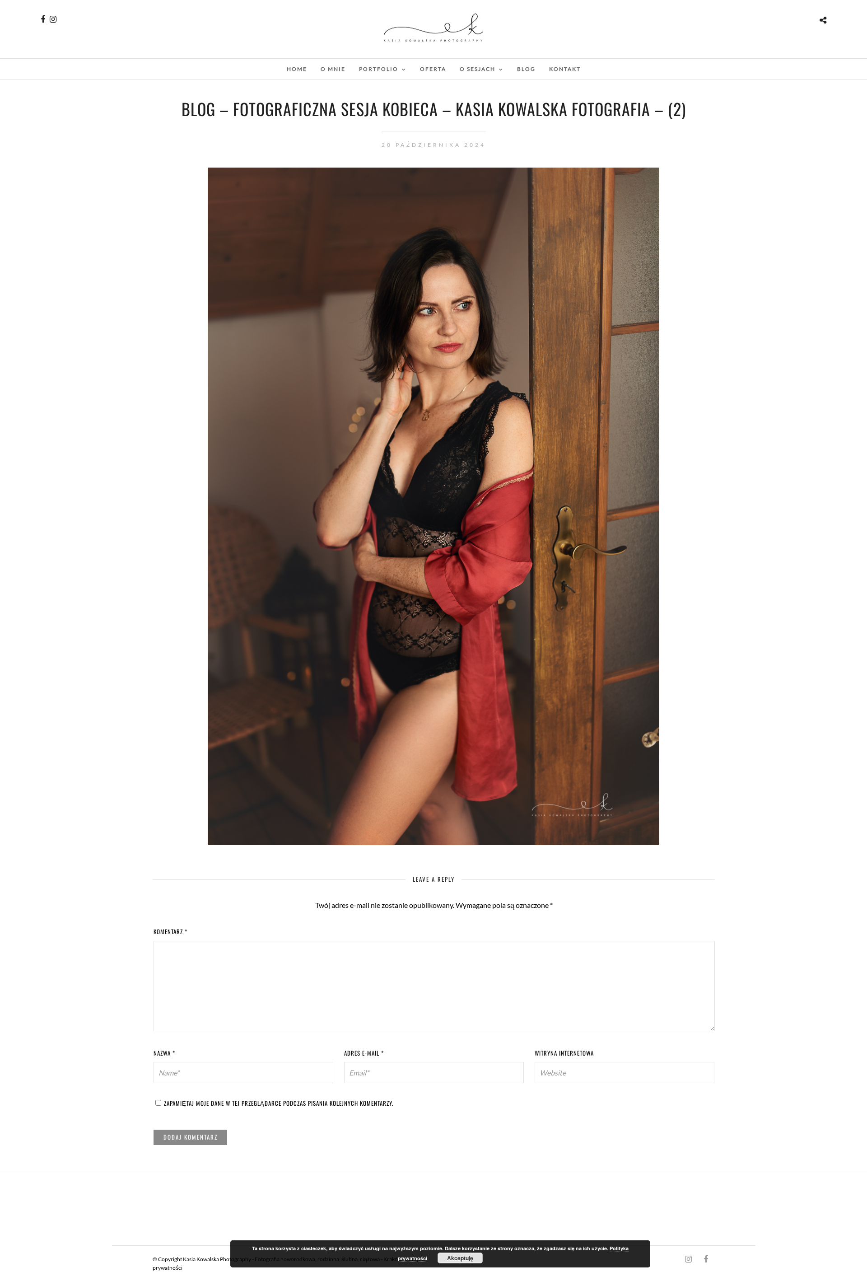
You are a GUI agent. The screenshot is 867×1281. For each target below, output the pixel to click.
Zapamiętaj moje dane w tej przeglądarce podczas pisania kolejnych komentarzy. (278, 1103)
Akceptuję (460, 1258)
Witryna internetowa (564, 1052)
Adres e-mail (364, 1052)
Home (297, 68)
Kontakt (565, 68)
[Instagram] (53, 19)
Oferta (433, 68)
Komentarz (170, 931)
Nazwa (164, 1052)
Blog (526, 68)
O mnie (333, 68)
